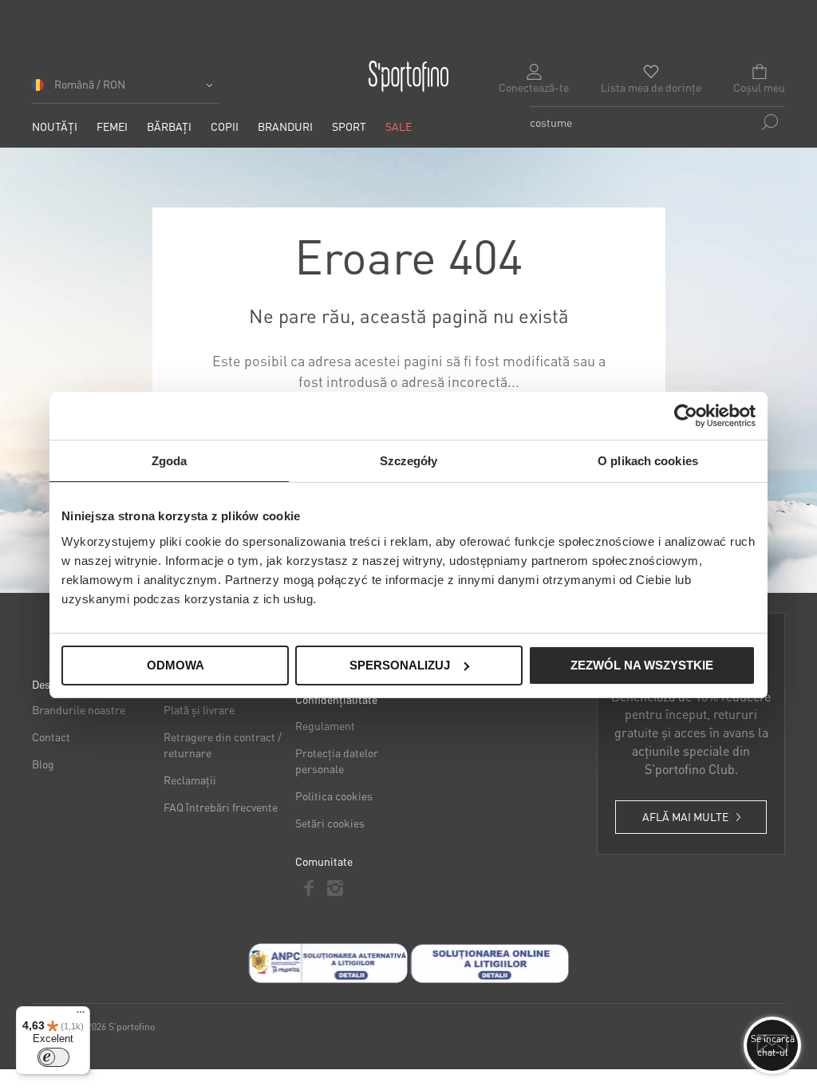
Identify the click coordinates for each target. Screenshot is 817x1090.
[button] (125, 90)
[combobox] (657, 122)
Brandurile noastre (78, 709)
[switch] (53, 1057)
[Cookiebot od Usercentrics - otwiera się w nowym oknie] (686, 416)
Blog (43, 763)
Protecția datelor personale (336, 760)
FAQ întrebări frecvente (221, 807)
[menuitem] (54, 126)
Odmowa (175, 665)
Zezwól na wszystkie (641, 665)
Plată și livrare (199, 709)
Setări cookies (330, 823)
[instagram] (335, 888)
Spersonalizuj (399, 665)
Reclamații (190, 779)
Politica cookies (334, 795)
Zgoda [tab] (169, 461)
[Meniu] (80, 1015)
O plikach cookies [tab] (648, 461)
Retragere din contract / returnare (223, 744)
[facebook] (308, 888)
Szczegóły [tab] (409, 461)
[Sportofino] (408, 77)
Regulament (325, 725)
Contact (51, 736)
